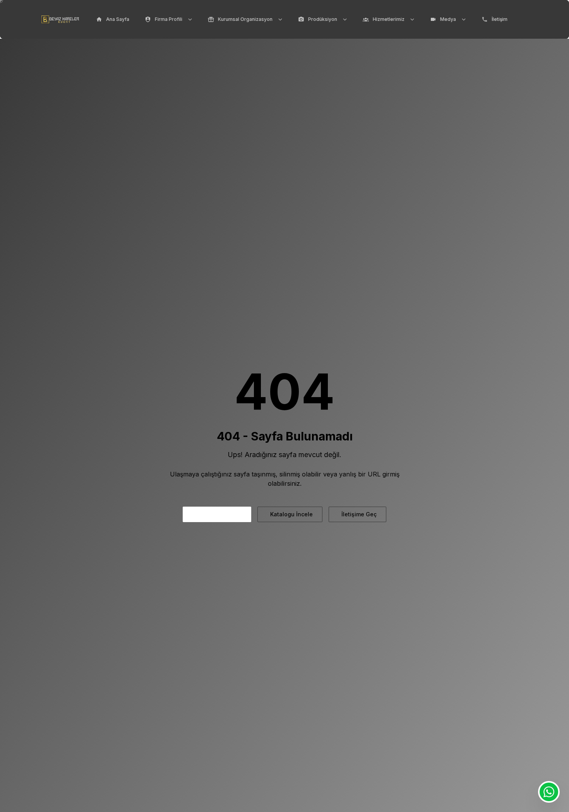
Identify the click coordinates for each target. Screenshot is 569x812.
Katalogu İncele (291, 514)
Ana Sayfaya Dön (218, 514)
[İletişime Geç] (549, 792)
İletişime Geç (359, 514)
